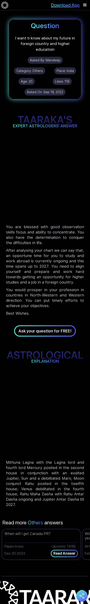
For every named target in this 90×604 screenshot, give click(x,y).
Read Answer (64, 553)
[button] (85, 5)
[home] (4, 5)
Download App (65, 5)
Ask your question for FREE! (45, 331)
